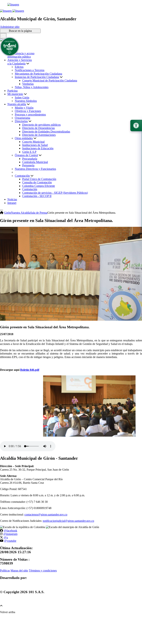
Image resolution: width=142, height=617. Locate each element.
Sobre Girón (22, 97)
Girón (7, 212)
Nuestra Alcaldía (20, 212)
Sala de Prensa (38, 212)
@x (6, 537)
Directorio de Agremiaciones (39, 134)
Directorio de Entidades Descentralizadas (46, 131)
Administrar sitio (9, 26)
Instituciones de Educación (37, 148)
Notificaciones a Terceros (29, 70)
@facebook (10, 530)
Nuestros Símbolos (26, 100)
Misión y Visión (24, 107)
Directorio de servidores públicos (41, 124)
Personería (28, 165)
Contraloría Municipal (35, 162)
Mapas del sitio (19, 570)
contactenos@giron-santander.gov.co (45, 514)
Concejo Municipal (33, 141)
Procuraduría (29, 158)
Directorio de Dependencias (38, 128)
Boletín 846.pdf (29, 369)
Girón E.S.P (29, 151)
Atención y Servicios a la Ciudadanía (19, 61)
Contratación (29, 189)
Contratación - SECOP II (36, 196)
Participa (12, 90)
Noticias (12, 199)
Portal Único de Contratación (39, 179)
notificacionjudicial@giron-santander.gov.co (68, 520)
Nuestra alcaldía (16, 104)
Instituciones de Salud (35, 145)
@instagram (10, 533)
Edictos (19, 66)
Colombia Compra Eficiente (38, 185)
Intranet (11, 202)
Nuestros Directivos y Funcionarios (35, 168)
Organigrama (22, 117)
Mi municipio (15, 94)
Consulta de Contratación (37, 182)
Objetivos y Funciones (28, 111)
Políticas (5, 570)
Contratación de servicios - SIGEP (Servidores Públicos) (55, 192)
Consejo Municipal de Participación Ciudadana (49, 80)
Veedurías (28, 83)
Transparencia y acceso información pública (20, 55)
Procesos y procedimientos (30, 114)
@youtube (10, 540)
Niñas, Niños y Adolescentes (31, 87)
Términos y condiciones (43, 570)
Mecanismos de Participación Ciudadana (38, 73)
